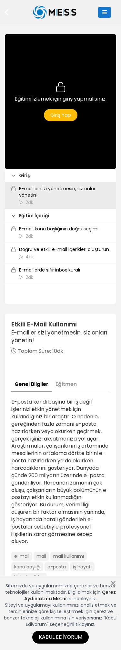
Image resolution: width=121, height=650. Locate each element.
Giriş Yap (60, 114)
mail (41, 556)
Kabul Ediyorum (60, 637)
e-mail (21, 556)
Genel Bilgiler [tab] (31, 384)
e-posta (56, 567)
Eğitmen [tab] (66, 384)
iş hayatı (82, 567)
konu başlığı (27, 567)
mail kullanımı (68, 556)
